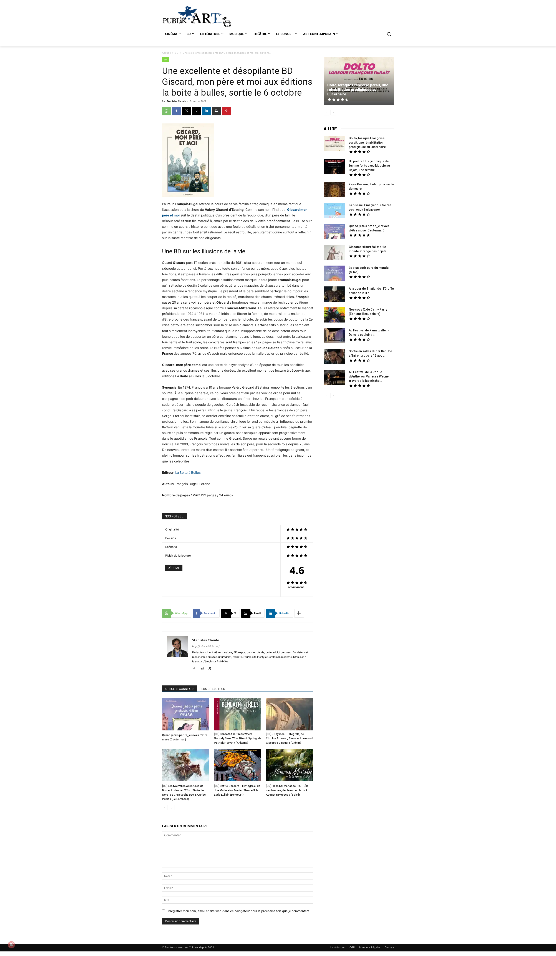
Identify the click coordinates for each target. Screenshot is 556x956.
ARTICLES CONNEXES (179, 689)
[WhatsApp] (166, 111)
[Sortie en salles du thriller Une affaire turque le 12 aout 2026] (334, 357)
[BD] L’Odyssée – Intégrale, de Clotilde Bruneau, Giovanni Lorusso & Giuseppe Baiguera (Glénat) (289, 738)
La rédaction (337, 947)
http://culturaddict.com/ (205, 646)
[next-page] (171, 807)
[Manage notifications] (11, 944)
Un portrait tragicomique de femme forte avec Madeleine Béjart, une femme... (369, 166)
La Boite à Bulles (188, 473)
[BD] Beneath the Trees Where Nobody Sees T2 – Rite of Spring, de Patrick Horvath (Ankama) (237, 738)
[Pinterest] (226, 111)
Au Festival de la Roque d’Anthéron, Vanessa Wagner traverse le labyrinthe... (369, 376)
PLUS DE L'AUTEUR (212, 689)
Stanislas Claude (176, 101)
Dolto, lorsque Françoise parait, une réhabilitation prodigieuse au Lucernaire (357, 89)
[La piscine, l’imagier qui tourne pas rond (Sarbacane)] (334, 210)
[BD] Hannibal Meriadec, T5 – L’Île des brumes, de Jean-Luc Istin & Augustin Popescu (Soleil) (287, 790)
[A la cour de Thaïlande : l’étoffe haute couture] (334, 294)
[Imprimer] (216, 111)
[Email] (196, 111)
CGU (352, 947)
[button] (389, 34)
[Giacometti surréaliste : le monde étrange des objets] (334, 253)
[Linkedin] (206, 111)
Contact (389, 947)
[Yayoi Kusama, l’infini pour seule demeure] (334, 190)
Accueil (166, 53)
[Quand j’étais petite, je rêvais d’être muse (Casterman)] (185, 715)
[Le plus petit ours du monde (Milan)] (334, 274)
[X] (186, 111)
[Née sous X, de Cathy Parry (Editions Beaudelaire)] (334, 315)
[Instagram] (203, 668)
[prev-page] (164, 807)
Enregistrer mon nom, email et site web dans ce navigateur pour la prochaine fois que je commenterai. (239, 911)
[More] (299, 613)
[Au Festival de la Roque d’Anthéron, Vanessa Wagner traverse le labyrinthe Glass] (334, 378)
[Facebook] (176, 111)
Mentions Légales (370, 947)
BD (177, 53)
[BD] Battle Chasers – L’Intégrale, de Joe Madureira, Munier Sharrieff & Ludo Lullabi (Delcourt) (237, 790)
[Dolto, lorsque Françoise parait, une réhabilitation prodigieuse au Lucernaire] (359, 79)
